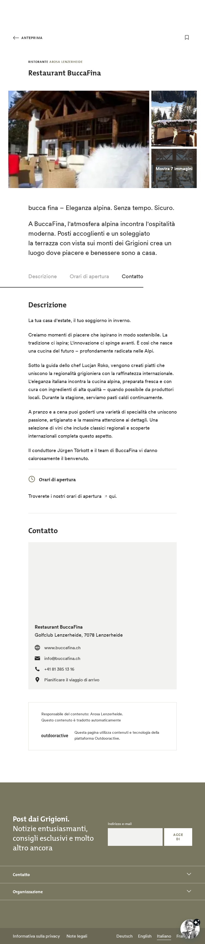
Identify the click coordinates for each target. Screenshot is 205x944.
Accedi (178, 837)
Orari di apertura (89, 276)
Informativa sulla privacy (36, 936)
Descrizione (42, 276)
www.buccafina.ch (62, 647)
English (145, 936)
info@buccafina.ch (62, 658)
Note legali (76, 936)
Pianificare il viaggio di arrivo (71, 679)
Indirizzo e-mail (120, 824)
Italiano (164, 936)
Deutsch (124, 936)
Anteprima (31, 38)
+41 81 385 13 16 (59, 669)
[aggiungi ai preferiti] (187, 37)
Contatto (132, 276)
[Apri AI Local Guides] (190, 929)
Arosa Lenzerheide (106, 714)
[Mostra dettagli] (196, 922)
